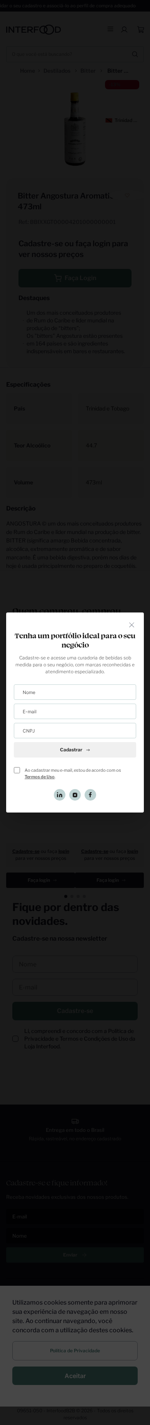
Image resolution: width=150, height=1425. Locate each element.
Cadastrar (71, 750)
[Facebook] (90, 795)
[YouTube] (75, 795)
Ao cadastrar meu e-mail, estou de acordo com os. (73, 773)
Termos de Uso (40, 776)
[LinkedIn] (59, 795)
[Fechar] (131, 625)
